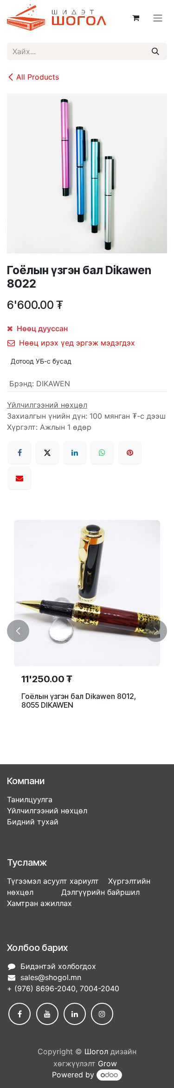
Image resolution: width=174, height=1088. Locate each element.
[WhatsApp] (102, 452)
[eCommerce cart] (135, 17)
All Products (37, 77)
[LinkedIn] (75, 452)
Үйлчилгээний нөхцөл (47, 810)
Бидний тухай (32, 821)
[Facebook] (19, 452)
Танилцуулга (29, 799)
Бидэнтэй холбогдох (58, 966)
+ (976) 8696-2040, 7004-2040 (63, 988)
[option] (87, 631)
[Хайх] (155, 51)
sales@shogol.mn (50, 977)
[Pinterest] (130, 452)
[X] (47, 452)
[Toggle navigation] (157, 17)
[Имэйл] (19, 478)
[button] (18, 631)
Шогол (96, 1051)
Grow (107, 1063)
